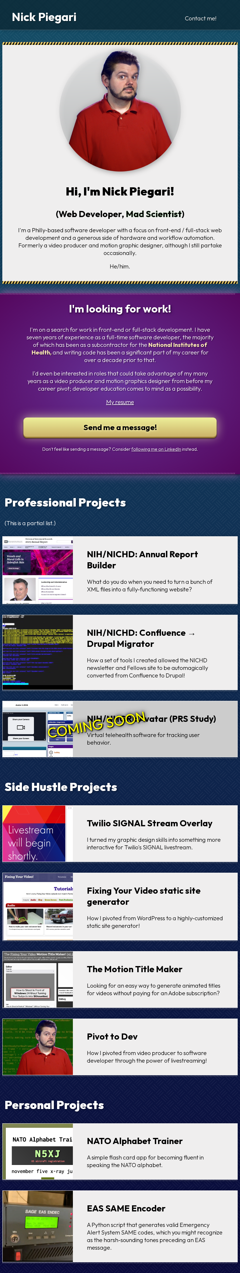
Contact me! (201, 18)
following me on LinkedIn (156, 449)
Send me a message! (120, 427)
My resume (120, 402)
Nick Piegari (44, 16)
